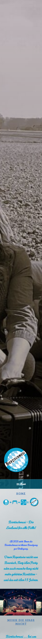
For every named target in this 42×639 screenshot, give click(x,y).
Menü (23, 484)
